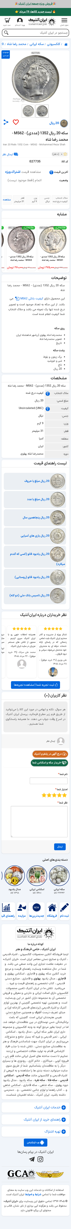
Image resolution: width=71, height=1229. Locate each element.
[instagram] (40, 1159)
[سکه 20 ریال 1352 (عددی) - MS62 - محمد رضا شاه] (35, 79)
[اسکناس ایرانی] (37, 875)
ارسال (60, 847)
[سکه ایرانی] (59, 875)
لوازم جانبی (38, 1090)
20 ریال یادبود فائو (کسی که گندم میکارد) (37, 559)
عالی (44, 795)
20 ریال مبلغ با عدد (38, 499)
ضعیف (64, 795)
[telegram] (31, 1159)
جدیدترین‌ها (36, 916)
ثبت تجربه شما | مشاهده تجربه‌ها (34, 685)
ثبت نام (64, 916)
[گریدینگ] (21, 1174)
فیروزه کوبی (62, 1061)
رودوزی (21, 1061)
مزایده (22, 916)
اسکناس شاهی (11, 1085)
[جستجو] (6, 33)
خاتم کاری (34, 1061)
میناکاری (47, 1061)
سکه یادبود (25, 1080)
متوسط (54, 795)
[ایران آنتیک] (66, 44)
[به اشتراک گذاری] (6, 122)
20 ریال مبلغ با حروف (37, 481)
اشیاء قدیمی (49, 1008)
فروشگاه (52, 916)
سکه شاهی (46, 1085)
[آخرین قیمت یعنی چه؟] (51, 172)
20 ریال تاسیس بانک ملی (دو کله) (29, 595)
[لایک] (15, 122)
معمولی (59, 795)
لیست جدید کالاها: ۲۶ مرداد (35, 12)
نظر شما (63, 803)
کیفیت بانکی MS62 (31, 299)
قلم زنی (9, 1056)
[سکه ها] (50, 1174)
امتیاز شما (62, 790)
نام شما (64, 774)
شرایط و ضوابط (33, 1195)
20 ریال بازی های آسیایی (35, 536)
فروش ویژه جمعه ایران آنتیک (35, 4)
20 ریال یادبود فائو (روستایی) (32, 577)
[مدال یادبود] (14, 875)
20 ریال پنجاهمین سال (36, 518)
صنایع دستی (13, 1012)
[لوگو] (42, 21)
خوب (49, 795)
